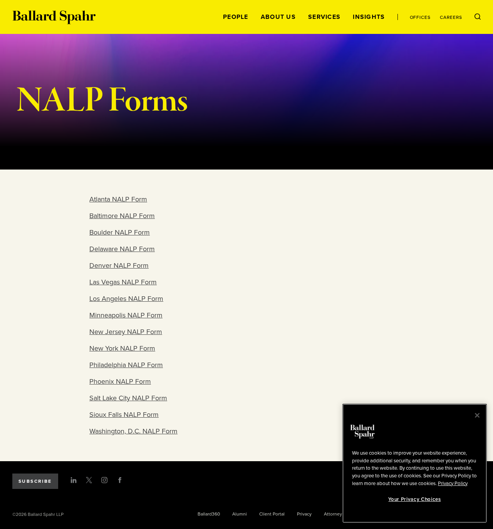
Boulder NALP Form (119, 232)
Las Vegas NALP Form (123, 282)
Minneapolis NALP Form (126, 315)
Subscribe (35, 481)
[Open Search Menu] (478, 16)
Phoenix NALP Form (120, 381)
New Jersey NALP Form (125, 331)
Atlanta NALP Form (118, 199)
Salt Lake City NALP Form (128, 398)
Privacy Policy (453, 483)
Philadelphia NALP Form (126, 365)
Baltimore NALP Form (122, 216)
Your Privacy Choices (414, 499)
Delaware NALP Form (122, 249)
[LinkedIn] (73, 480)
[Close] (477, 415)
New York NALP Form (122, 348)
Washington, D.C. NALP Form (133, 431)
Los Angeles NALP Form (126, 298)
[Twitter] (89, 480)
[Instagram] (104, 480)
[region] (414, 463)
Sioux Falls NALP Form (124, 414)
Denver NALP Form (119, 265)
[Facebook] (120, 480)
